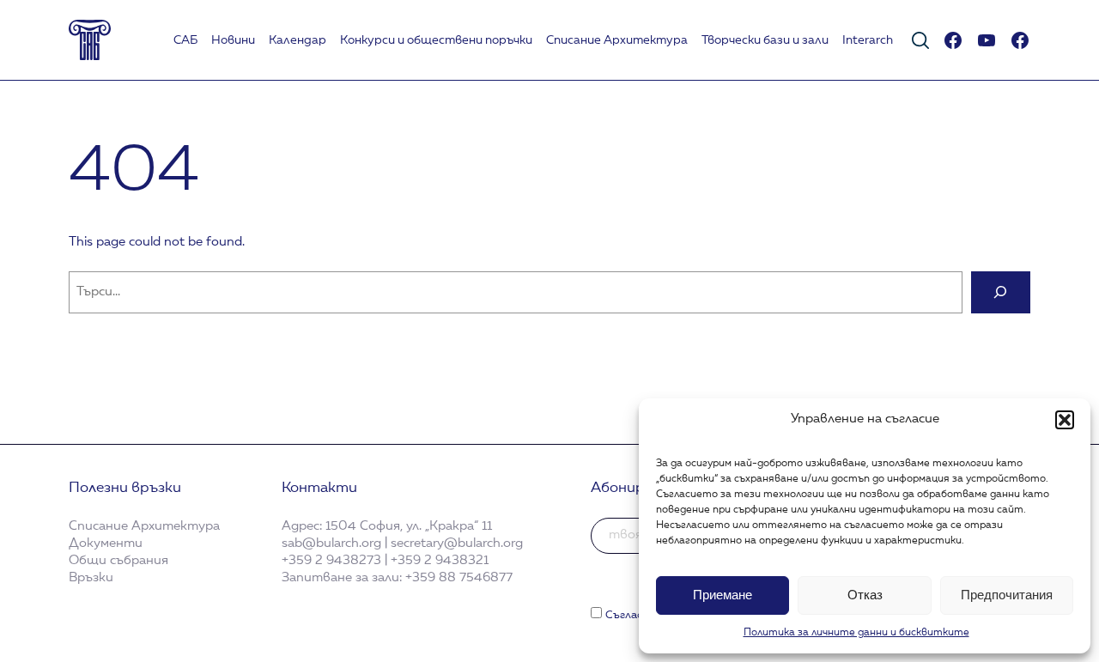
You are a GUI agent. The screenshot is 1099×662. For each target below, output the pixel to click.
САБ (185, 40)
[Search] (1000, 292)
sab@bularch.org (331, 543)
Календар (297, 40)
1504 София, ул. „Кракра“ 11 (408, 526)
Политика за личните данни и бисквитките (856, 633)
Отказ (865, 594)
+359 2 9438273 (331, 561)
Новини (233, 40)
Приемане (722, 594)
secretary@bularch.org (457, 543)
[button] (1064, 419)
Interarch (867, 40)
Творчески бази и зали (765, 40)
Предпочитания (1007, 594)
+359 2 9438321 (440, 561)
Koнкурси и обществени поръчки (436, 40)
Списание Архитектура (617, 40)
